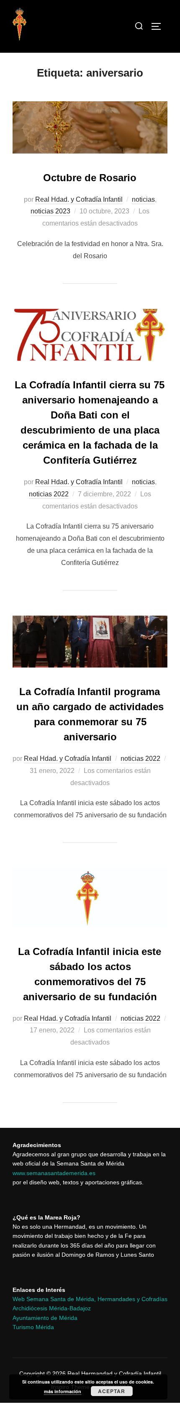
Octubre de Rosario (89, 177)
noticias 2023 (50, 211)
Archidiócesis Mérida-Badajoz (52, 1308)
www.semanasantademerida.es (54, 1173)
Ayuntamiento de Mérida (45, 1317)
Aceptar (111, 1391)
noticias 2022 (49, 494)
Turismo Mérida (33, 1327)
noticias (143, 199)
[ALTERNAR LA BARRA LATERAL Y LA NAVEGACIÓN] (159, 26)
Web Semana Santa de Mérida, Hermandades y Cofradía (89, 1299)
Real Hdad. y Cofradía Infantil (79, 199)
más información (62, 1391)
